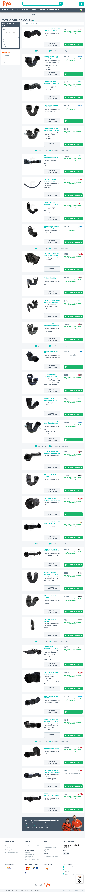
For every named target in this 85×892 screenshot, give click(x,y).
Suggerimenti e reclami (11, 852)
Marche (5, 10)
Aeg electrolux (11, 44)
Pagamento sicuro (42, 51)
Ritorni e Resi (9, 849)
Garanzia (7, 851)
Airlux (11, 46)
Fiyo (14, 4)
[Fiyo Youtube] (67, 853)
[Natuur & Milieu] (77, 845)
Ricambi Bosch (29, 856)
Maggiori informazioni (52, 44)
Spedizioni (8, 847)
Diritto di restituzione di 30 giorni (60, 51)
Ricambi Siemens (29, 858)
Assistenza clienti (10, 841)
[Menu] (82, 876)
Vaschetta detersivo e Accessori (9, 58)
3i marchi (11, 35)
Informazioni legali (28, 890)
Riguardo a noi (48, 844)
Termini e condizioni (6, 890)
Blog (45, 851)
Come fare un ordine (11, 844)
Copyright (36, 890)
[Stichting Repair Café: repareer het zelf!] (67, 846)
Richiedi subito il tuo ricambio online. (35, 826)
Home (2, 15)
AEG (11, 37)
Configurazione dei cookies (51, 856)
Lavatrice (6, 55)
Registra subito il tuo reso (32, 859)
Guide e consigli (29, 844)
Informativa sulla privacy (17, 890)
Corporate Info (48, 846)
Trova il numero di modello (32, 846)
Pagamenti (8, 846)
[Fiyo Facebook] (64, 853)
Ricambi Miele (28, 852)
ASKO (11, 39)
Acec (11, 42)
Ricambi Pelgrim (29, 854)
